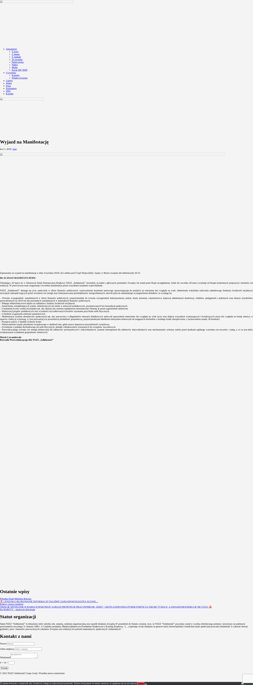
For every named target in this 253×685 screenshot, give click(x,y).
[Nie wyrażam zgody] (146, 684)
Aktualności (11, 49)
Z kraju (15, 51)
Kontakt (9, 93)
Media (15, 67)
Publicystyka (18, 62)
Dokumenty (11, 88)
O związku (11, 72)
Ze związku (17, 59)
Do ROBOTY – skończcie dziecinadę (17, 609)
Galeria (9, 80)
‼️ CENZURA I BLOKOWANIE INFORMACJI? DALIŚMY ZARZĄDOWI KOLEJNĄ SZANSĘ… (49, 601)
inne (15, 149)
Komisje (15, 75)
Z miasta (16, 54)
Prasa (8, 86)
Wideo (15, 65)
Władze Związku (20, 78)
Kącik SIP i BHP (20, 70)
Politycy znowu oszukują (11, 604)
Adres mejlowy (7, 649)
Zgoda (140, 683)
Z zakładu (16, 57)
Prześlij (4, 668)
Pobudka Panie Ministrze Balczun (15, 598)
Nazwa (3, 643)
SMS (8, 91)
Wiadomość (5, 657)
